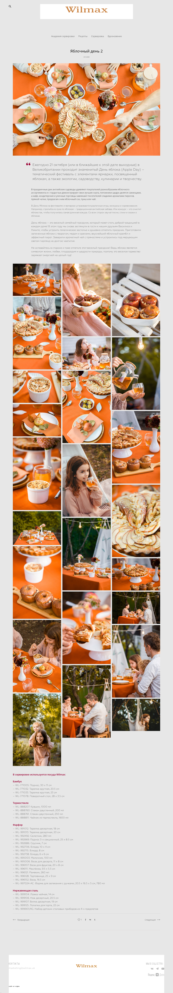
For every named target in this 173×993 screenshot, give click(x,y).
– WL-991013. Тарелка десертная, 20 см (36, 832)
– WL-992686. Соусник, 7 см (29, 843)
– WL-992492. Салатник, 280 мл (32, 835)
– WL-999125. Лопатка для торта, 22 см (36, 905)
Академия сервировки (63, 36)
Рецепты (83, 36)
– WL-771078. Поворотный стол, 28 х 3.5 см (38, 796)
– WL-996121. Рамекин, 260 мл (31, 872)
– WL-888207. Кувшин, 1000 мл (32, 806)
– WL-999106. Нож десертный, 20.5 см (35, 897)
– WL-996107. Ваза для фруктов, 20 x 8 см (38, 865)
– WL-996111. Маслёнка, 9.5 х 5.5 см (34, 868)
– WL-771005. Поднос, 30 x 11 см (32, 785)
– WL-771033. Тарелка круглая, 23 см (35, 792)
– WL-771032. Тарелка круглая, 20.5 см (36, 788)
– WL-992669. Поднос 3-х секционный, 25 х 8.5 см (43, 839)
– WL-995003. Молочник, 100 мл (32, 857)
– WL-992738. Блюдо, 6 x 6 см (31, 854)
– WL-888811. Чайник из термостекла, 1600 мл (41, 817)
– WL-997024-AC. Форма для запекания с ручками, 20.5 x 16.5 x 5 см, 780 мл (59, 883)
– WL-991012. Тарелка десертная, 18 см (36, 828)
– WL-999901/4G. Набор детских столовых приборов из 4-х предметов (55, 908)
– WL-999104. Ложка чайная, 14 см (33, 894)
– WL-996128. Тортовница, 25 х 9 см (34, 876)
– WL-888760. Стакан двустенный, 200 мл (38, 810)
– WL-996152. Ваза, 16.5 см (29, 879)
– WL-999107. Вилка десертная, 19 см (35, 901)
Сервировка (97, 36)
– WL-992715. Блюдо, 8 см (28, 850)
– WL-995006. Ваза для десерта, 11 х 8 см (38, 861)
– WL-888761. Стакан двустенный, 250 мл (38, 813)
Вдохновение (115, 36)
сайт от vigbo (14, 986)
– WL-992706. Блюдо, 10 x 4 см (31, 846)
